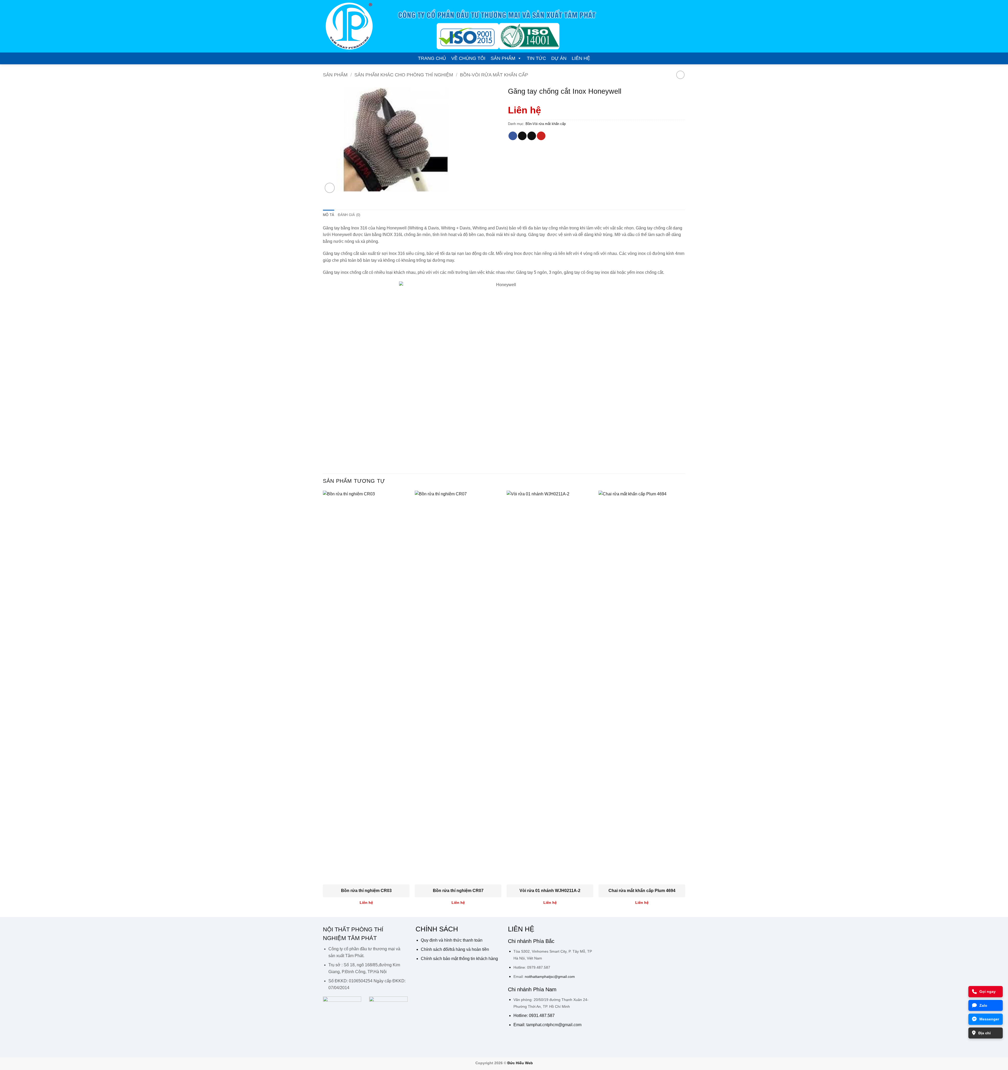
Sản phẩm (503, 58)
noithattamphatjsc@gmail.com (550, 976)
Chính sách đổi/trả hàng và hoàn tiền (455, 949)
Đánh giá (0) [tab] (349, 215)
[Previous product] (680, 75)
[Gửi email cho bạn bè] (531, 136)
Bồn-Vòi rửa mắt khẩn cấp (494, 74)
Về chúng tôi (468, 58)
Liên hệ (581, 58)
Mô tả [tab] (328, 215)
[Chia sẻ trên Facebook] (512, 136)
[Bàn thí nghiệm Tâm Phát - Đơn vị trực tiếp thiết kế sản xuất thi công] (349, 26)
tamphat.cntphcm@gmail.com (553, 1024)
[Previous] (323, 703)
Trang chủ (432, 58)
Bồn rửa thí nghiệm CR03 (366, 890)
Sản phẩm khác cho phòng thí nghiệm (403, 74)
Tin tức (536, 58)
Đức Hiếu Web (520, 1063)
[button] (330, 188)
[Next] (685, 703)
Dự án (558, 58)
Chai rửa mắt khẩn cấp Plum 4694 (641, 890)
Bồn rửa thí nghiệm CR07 (458, 890)
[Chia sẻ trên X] (522, 136)
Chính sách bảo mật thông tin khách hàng (459, 958)
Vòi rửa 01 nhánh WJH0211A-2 (549, 890)
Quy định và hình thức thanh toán (451, 940)
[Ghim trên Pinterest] (541, 136)
